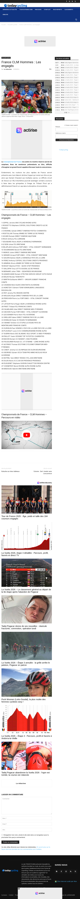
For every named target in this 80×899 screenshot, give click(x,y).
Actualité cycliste (12, 24)
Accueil (3, 24)
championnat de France (13, 162)
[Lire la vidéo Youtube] (26, 435)
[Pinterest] (13, 74)
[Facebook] (66, 1)
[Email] (23, 74)
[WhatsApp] (18, 74)
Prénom (58, 126)
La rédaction (8, 69)
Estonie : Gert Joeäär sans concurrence (43, 472)
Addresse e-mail (61, 133)
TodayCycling (63, 150)
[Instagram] (69, 1)
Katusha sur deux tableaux (10, 471)
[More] (27, 74)
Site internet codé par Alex (67, 881)
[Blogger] (56, 871)
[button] (76, 19)
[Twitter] (75, 1)
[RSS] (72, 1)
